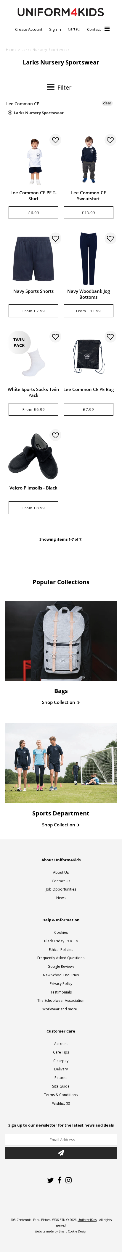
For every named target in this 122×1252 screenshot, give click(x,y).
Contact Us (61, 880)
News (60, 897)
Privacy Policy (61, 983)
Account (61, 1043)
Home (11, 49)
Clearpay (60, 1060)
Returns (60, 1077)
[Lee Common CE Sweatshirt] (88, 160)
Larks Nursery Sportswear (38, 112)
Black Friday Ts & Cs (61, 941)
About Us (61, 872)
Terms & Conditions (61, 1094)
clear (107, 103)
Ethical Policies (61, 949)
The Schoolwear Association (60, 1000)
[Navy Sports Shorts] (33, 258)
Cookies (61, 932)
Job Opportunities (61, 889)
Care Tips (61, 1052)
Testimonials (61, 992)
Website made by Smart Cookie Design (61, 1231)
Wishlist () (61, 1103)
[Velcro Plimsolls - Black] (33, 455)
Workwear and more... (61, 1009)
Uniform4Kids (87, 1220)
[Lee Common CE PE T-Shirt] (33, 160)
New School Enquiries (61, 975)
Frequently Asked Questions (60, 957)
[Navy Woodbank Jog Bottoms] (88, 258)
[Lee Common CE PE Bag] (88, 357)
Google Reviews (61, 966)
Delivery (61, 1069)
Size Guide (61, 1086)
